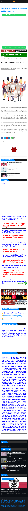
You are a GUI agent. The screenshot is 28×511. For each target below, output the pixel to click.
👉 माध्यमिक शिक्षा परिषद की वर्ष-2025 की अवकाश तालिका (11, 315)
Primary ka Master (5, 65)
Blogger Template (17, 509)
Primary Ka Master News (8, 58)
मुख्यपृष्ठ (2, 58)
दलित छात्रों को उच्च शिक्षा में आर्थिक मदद (13, 173)
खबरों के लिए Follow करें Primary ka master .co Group (14, 47)
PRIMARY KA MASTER (14, 499)
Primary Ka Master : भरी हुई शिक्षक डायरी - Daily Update (7, 51)
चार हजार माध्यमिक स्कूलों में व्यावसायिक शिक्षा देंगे (14, 162)
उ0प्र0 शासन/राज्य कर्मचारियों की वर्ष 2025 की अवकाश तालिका (12, 316)
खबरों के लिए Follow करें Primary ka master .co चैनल (14, 14)
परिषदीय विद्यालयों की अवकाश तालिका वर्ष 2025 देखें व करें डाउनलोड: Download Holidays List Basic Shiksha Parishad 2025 (14, 10)
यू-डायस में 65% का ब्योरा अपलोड (12, 168)
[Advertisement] (14, 31)
